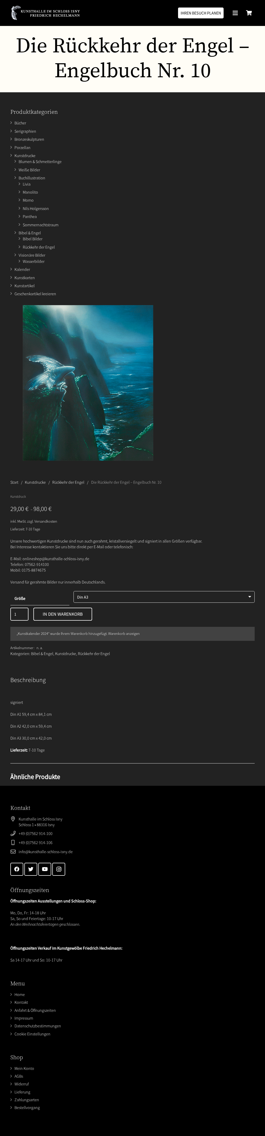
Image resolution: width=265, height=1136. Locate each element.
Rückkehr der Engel (39, 247)
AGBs (18, 1076)
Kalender (22, 269)
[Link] (45, 13)
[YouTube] (44, 869)
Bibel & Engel (30, 232)
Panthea (30, 216)
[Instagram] (58, 869)
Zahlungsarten (26, 1099)
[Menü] (235, 12)
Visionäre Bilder (32, 255)
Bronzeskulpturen (29, 139)
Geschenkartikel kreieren (35, 293)
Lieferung (22, 1092)
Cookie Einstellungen (32, 1033)
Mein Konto (24, 1068)
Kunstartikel (24, 285)
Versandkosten (45, 521)
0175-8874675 (34, 570)
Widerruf (21, 1083)
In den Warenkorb (63, 614)
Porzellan (22, 147)
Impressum (23, 1018)
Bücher (20, 122)
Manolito (30, 192)
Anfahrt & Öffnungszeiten (35, 1010)
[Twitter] (30, 869)
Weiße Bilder (29, 169)
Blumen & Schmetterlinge (40, 161)
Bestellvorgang (27, 1107)
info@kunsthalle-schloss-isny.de (46, 851)
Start (14, 482)
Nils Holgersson (36, 208)
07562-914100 (37, 564)
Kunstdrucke (24, 155)
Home (19, 994)
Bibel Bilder (32, 238)
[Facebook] (16, 869)
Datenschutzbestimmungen (37, 1025)
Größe (19, 598)
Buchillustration (32, 177)
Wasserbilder (34, 261)
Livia (27, 184)
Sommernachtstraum (40, 224)
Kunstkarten (24, 277)
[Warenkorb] (249, 13)
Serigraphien (25, 131)
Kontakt (21, 1002)
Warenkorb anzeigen (124, 633)
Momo (28, 200)
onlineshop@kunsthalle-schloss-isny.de (56, 558)
